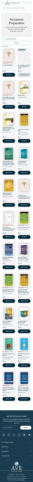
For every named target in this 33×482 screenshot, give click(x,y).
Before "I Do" (21, 95)
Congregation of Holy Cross (13, 476)
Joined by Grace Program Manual (7, 194)
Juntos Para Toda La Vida (23, 130)
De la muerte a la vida (24, 227)
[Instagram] (3, 435)
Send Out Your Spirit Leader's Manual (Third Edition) (9, 389)
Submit (26, 427)
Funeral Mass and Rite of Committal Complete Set (9, 99)
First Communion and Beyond (23, 354)
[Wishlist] (24, 3)
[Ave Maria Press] (13, 3)
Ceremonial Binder (8, 65)
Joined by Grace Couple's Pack (22, 162)
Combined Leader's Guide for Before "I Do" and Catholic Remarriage (9, 129)
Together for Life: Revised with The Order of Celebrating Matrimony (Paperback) (24, 292)
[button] (3, 3)
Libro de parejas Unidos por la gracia (23, 258)
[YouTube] (29, 435)
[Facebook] (9, 435)
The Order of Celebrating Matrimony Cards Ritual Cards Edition (9, 230)
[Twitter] (19, 435)
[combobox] (16, 8)
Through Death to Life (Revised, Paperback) (8, 290)
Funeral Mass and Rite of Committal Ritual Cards (24, 67)
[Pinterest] (24, 435)
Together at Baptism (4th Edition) (8, 258)
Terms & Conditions (20, 474)
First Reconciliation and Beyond (9, 354)
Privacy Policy (11, 474)
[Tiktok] (14, 435)
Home (3, 38)
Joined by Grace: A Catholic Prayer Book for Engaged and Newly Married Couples (9, 164)
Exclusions (23, 476)
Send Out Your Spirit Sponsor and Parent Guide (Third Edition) (23, 389)
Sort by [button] (16, 43)
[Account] (27, 3)
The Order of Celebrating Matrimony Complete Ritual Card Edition (24, 197)
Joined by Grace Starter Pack (7, 322)
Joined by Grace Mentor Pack (22, 322)
